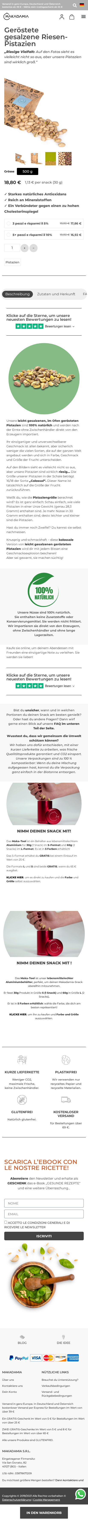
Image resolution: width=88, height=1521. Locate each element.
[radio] (27, 171)
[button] (83, 16)
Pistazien (12, 262)
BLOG (22, 1343)
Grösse (9, 171)
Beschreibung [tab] (17, 294)
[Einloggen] (61, 17)
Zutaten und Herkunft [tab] (56, 294)
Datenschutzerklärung (16, 1499)
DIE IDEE (63, 1343)
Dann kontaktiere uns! (69, 1480)
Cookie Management (46, 1499)
